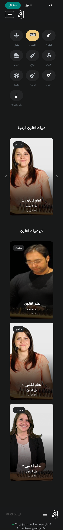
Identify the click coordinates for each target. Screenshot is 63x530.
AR (50, 5)
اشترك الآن (13, 5)
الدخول (28, 5)
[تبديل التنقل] (9, 14)
